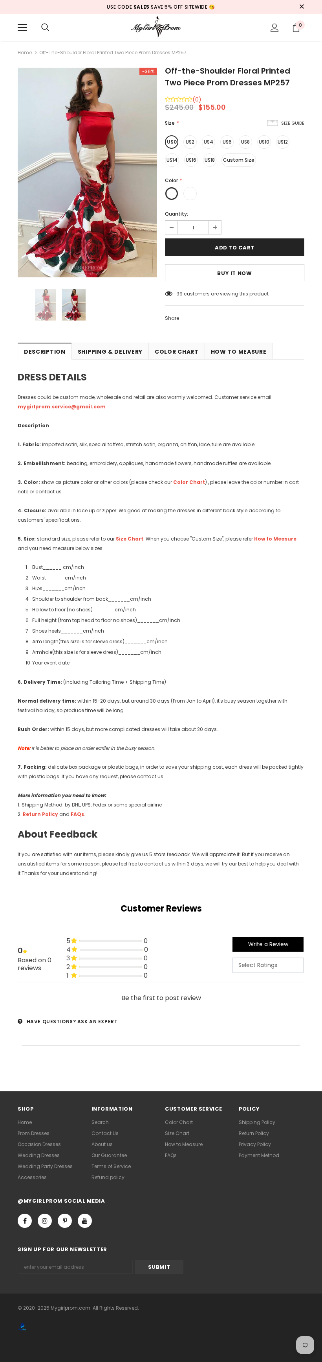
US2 (190, 141)
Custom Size (238, 160)
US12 (283, 141)
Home (25, 52)
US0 (172, 141)
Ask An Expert (97, 1021)
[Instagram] (45, 1221)
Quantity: (176, 213)
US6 (227, 141)
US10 (264, 141)
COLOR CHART (177, 352)
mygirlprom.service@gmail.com (62, 406)
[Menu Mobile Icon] (22, 27)
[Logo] (161, 27)
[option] (87, 172)
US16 (191, 160)
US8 (245, 141)
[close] (302, 7)
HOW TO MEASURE (239, 352)
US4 (208, 141)
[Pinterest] (65, 1221)
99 (179, 293)
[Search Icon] (45, 27)
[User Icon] (275, 28)
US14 (171, 160)
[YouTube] (85, 1221)
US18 (210, 160)
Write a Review (268, 944)
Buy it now (234, 273)
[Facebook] (25, 1221)
